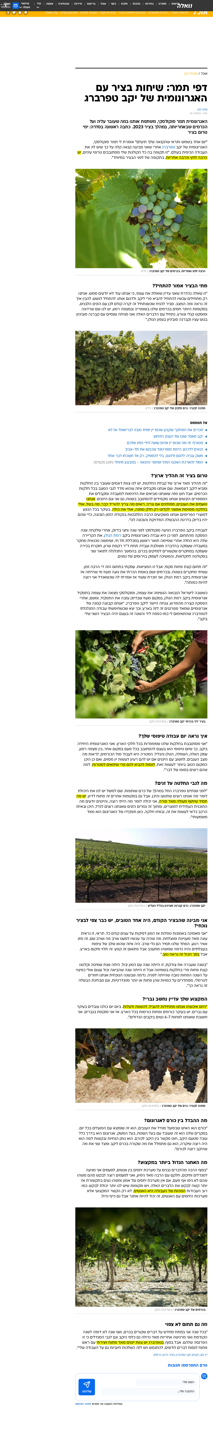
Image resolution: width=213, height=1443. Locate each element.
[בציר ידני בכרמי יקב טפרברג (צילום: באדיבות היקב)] (141, 678)
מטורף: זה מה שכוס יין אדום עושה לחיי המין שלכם (165, 443)
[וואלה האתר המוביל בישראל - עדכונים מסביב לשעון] (184, 6)
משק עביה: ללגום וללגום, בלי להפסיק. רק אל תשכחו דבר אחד (155, 456)
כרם (165, 1355)
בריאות (91, 4)
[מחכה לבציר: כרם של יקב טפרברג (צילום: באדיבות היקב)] (141, 1069)
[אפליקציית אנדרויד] (25, 12)
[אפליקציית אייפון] (19, 12)
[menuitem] (160, 5)
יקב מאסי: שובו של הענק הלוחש (178, 436)
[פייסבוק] (8, 12)
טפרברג (168, 147)
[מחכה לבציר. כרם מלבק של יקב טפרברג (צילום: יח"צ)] (141, 371)
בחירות (149, 4)
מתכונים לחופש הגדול (132, 12)
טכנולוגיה (63, 4)
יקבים (195, 1355)
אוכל (103, 4)
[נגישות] (5, 5)
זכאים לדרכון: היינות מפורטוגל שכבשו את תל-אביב (164, 449)
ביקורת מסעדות (158, 12)
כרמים (157, 1355)
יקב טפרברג (183, 1355)
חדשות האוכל (179, 12)
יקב (202, 1355)
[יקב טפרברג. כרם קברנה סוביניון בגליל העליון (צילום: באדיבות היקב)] (141, 869)
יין (206, 1355)
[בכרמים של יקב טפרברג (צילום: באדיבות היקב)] (141, 1260)
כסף (113, 4)
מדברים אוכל (108, 12)
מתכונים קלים (69, 12)
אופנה (49, 4)
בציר (172, 1355)
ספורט (162, 4)
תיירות (78, 4)
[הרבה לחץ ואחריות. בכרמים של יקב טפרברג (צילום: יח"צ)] (141, 222)
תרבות (136, 4)
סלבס (124, 4)
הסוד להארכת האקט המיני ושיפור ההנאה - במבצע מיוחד (159, 462)
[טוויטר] (14, 12)
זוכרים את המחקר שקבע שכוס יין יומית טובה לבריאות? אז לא (155, 430)
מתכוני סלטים (88, 12)
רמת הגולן (112, 536)
